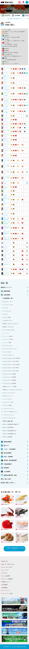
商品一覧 (4, 561)
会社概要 (4, 584)
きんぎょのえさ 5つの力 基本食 (11, 358)
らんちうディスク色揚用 (6, 178)
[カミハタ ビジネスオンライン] (14, 625)
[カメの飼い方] (21, 512)
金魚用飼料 (17, 15)
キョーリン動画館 (7, 579)
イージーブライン (7, 399)
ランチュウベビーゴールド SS (6, 144)
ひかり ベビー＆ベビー (9, 392)
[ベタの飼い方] (7, 525)
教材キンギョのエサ (8, 326)
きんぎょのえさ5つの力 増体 (6, 111)
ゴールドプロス (7, 352)
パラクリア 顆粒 (7, 405)
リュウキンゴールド (8, 304)
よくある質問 (6, 576)
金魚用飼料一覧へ (8, 298)
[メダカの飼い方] (21, 500)
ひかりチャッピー (7, 301)
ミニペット (6, 190)
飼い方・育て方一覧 (8, 564)
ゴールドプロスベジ (8, 355)
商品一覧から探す (6, 479)
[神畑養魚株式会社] (14, 618)
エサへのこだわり (7, 567)
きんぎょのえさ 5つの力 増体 (11, 370)
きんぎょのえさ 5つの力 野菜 (11, 361)
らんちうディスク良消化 (6, 172)
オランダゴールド (7, 345)
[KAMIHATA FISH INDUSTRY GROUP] (14, 603)
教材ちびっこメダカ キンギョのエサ (12, 389)
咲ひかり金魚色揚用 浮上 (7, 228)
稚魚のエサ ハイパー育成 (6, 199)
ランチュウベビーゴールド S (6, 150)
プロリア (6, 127)
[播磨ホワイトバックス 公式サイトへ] (14, 641)
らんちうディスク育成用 (6, 160)
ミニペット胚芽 (7, 342)
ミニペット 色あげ (8, 336)
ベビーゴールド (7, 311)
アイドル (6, 115)
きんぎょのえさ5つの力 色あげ (6, 99)
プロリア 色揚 (7, 317)
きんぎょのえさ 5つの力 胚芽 (11, 367)
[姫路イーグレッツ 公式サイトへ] (14, 633)
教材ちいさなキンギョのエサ (6, 78)
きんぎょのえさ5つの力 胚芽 (6, 105)
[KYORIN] (14, 610)
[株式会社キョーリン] (7, 2)
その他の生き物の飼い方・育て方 (14, 548)
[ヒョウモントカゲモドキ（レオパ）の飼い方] (21, 525)
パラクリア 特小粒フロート (6, 264)
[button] (27, 15)
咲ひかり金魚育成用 (8, 427)
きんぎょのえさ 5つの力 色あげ (11, 364)
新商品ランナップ (6, 287)
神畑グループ (6, 582)
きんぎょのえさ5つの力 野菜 (6, 93)
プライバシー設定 (7, 593)
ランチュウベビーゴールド (10, 348)
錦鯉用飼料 (7, 15)
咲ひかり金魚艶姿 (7, 436)
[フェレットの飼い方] (21, 537)
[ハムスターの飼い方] (7, 537)
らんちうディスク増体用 (6, 166)
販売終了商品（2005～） (8, 482)
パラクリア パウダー (8, 402)
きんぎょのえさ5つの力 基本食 (6, 88)
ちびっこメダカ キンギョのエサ (7, 213)
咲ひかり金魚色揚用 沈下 (7, 233)
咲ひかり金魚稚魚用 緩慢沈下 (11, 424)
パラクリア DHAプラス (9, 418)
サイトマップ (6, 590)
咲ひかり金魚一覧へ (8, 421)
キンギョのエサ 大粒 (8, 330)
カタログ (4, 573)
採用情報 (4, 587)
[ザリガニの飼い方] (7, 512)
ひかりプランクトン (8, 396)
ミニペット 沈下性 (8, 339)
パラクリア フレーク (8, 414)
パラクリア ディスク (8, 408)
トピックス (5, 570)
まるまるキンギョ (7, 320)
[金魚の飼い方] (7, 500)
